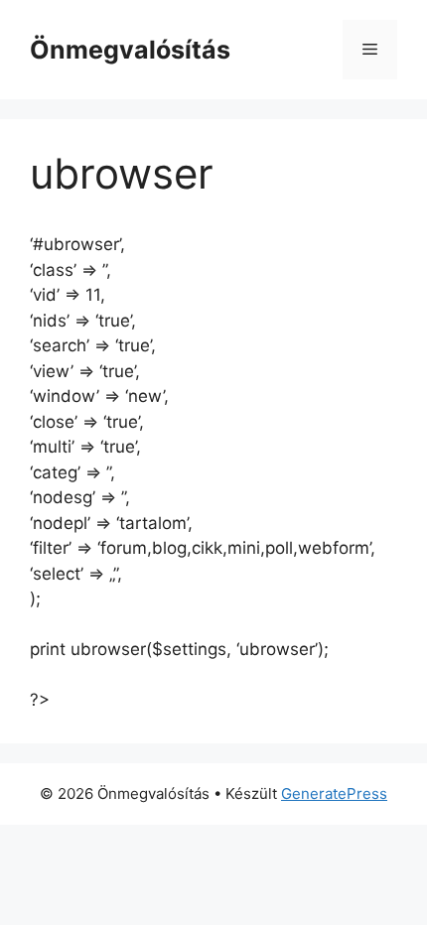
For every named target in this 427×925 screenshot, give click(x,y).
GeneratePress (334, 793)
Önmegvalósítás (130, 50)
